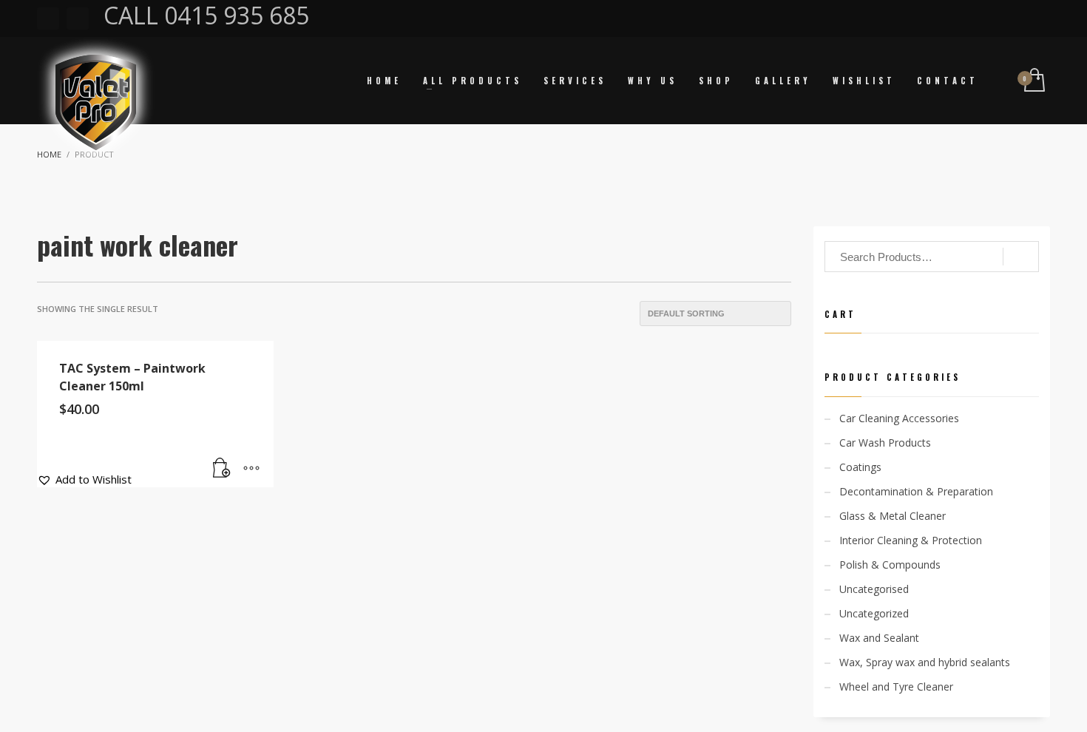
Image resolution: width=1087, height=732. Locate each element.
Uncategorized (874, 613)
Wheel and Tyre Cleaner (896, 687)
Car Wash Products (885, 443)
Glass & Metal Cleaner (892, 516)
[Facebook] (48, 18)
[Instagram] (78, 18)
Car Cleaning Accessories (899, 418)
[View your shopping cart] (1033, 81)
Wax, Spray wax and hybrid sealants (924, 662)
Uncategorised (874, 589)
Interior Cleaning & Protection (910, 540)
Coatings (860, 467)
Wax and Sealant (879, 638)
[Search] (1021, 256)
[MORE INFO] (251, 468)
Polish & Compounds (890, 565)
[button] (84, 479)
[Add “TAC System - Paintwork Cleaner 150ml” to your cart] (222, 468)
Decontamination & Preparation (916, 491)
